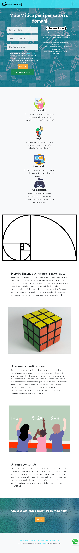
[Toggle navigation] (75, 4)
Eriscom (42, 543)
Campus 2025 (44, 540)
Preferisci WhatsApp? (24, 72)
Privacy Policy (31, 53)
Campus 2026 (55, 540)
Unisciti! (39, 520)
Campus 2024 (34, 540)
